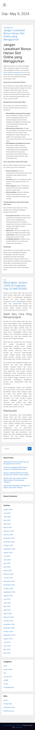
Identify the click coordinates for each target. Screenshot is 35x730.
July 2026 (6, 513)
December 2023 (9, 624)
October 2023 (8, 631)
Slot (4, 280)
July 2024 (6, 599)
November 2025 (9, 542)
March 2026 (7, 527)
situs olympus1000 (15, 303)
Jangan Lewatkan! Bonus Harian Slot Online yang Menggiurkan (14, 35)
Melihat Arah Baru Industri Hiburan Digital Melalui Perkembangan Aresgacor (15, 480)
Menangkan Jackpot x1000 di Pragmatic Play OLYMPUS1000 (15, 285)
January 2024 (8, 621)
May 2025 (6, 563)
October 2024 (8, 588)
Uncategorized (8, 27)
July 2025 (6, 556)
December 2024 (9, 581)
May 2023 (7, 649)
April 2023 (7, 653)
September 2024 (9, 592)
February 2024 (8, 617)
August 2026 (7, 509)
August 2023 (7, 639)
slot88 (5, 680)
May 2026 (7, 520)
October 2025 (8, 545)
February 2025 (8, 574)
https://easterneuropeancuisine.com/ (15, 72)
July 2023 (6, 642)
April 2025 (7, 567)
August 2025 (7, 552)
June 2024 (7, 603)
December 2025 (9, 538)
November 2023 (9, 628)
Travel (5, 684)
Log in (5, 700)
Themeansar (18, 727)
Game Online (7, 669)
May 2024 (7, 606)
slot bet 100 (7, 676)
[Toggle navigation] (4, 4)
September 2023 (9, 635)
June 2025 (7, 560)
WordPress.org (8, 711)
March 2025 (7, 570)
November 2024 (9, 585)
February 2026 (8, 531)
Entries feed (7, 704)
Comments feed (9, 707)
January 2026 (8, 534)
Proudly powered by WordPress (12, 725)
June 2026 (7, 517)
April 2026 (7, 524)
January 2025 (8, 578)
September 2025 (9, 549)
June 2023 (7, 646)
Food (5, 666)
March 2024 (7, 613)
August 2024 (7, 595)
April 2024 (7, 610)
